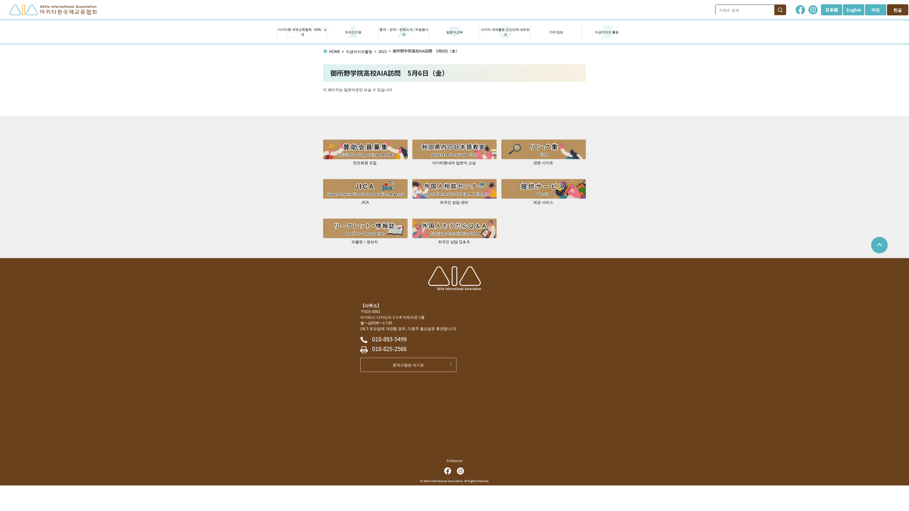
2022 (382, 51)
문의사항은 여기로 (410, 365)
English (853, 10)
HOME (334, 51)
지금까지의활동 (359, 51)
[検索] (780, 9)
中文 (875, 10)
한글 (897, 10)
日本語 (831, 10)
